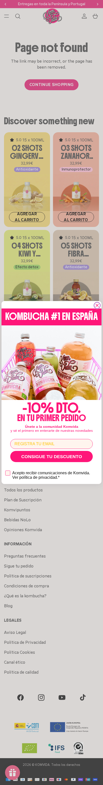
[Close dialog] (97, 305)
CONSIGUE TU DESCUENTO (51, 456)
